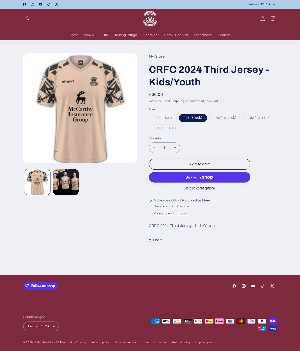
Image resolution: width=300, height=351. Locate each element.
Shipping (178, 101)
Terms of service (125, 342)
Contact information (154, 342)
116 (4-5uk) (165, 119)
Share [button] (158, 240)
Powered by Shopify (73, 342)
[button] (28, 18)
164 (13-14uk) (167, 129)
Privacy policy (100, 342)
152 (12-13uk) (261, 119)
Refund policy (181, 342)
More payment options (199, 188)
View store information (171, 213)
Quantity (155, 138)
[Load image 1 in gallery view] (37, 182)
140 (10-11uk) (227, 119)
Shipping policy (205, 342)
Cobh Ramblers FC (46, 342)
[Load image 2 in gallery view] (66, 182)
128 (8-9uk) (193, 117)
